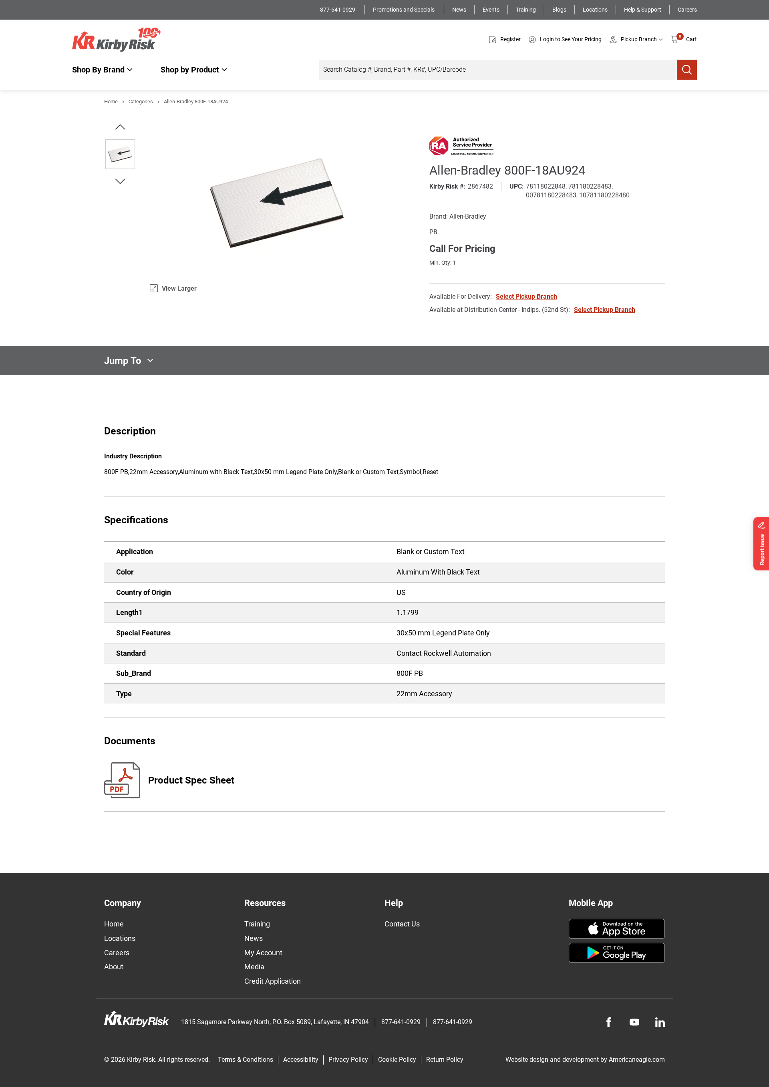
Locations (595, 9)
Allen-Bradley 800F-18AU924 (196, 101)
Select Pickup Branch (526, 296)
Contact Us (402, 924)
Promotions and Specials (404, 9)
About (113, 966)
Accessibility (300, 1059)
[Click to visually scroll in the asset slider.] (120, 127)
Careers (687, 9)
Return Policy (444, 1059)
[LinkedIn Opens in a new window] (660, 1022)
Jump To (122, 360)
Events (491, 9)
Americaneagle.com (637, 1059)
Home (111, 101)
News (459, 9)
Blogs (559, 9)
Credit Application (272, 981)
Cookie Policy (397, 1059)
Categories (141, 101)
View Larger (179, 288)
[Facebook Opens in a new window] (609, 1022)
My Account (263, 952)
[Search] (687, 70)
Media (254, 966)
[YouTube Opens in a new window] (634, 1022)
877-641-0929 (338, 9)
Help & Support (642, 9)
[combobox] (498, 70)
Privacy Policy (348, 1059)
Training (526, 9)
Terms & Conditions (245, 1059)
